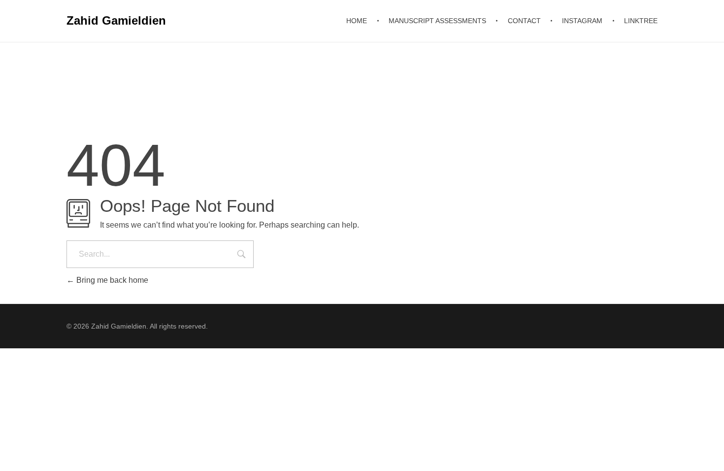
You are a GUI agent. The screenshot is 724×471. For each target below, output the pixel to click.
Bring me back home (111, 280)
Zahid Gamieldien (116, 20)
